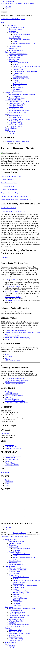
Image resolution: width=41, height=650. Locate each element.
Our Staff (12, 647)
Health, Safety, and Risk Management (13, 19)
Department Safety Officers (17, 626)
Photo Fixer (16, 596)
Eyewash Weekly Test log (13, 297)
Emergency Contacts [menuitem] (15, 96)
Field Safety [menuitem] (12, 108)
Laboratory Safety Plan (8, 179)
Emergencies (9, 607)
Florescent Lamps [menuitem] (18, 73)
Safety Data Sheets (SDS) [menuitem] (17, 105)
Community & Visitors (12, 465)
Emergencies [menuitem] (9, 92)
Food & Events (13, 547)
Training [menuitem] (7, 114)
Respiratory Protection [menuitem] (16, 50)
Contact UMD (5, 433)
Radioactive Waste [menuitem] (14, 57)
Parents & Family (10, 463)
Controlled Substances (12, 399)
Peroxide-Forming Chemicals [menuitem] (22, 78)
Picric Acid (16, 600)
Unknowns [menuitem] (16, 89)
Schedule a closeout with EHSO (15, 382)
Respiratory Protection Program (11, 193)
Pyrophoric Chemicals (20, 598)
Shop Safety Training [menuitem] (15, 123)
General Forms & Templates (21, 554)
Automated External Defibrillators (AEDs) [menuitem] (22, 94)
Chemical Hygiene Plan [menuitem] (16, 103)
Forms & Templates (15, 552)
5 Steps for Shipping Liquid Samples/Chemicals (16, 199)
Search (4, 12)
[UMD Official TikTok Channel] (16, 517)
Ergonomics (12, 545)
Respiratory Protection (16, 564)
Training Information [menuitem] (15, 126)
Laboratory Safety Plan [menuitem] (16, 107)
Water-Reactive (17, 605)
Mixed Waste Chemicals (20, 591)
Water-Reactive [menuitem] (17, 91)
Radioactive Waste (14, 571)
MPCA (7, 358)
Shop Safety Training (15, 637)
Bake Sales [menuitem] (16, 36)
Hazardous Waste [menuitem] (10, 52)
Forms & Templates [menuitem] (15, 38)
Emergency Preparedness (17, 612)
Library (7, 485)
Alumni (7, 461)
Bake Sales (16, 550)
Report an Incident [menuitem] (10, 128)
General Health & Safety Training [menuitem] (19, 119)
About (7, 644)
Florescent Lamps (18, 587)
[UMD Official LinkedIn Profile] (16, 512)
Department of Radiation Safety (15, 401)
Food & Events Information (21, 548)
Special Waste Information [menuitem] (21, 62)
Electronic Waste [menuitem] (18, 70)
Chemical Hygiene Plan (16, 617)
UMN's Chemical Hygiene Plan (11, 176)
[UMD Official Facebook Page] (16, 496)
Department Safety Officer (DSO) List (13, 211)
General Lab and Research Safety (19, 616)
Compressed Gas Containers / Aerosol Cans (26, 580)
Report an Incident (10, 642)
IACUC (7, 339)
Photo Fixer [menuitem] (16, 82)
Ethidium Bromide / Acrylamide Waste (25, 585)
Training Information (15, 640)
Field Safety (12, 623)
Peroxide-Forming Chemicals (22, 593)
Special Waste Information (21, 577)
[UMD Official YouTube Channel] (16, 507)
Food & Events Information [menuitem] (21, 34)
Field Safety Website (11, 291)
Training (7, 628)
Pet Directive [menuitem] (13, 48)
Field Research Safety (8, 186)
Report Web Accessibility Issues (19, 536)
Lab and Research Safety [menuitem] (12, 100)
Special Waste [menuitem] (13, 61)
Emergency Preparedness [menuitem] (17, 98)
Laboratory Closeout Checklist (18, 380)
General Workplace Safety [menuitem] (17, 27)
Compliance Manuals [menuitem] (15, 29)
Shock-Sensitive (18, 601)
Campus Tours (9, 445)
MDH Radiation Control (12, 360)
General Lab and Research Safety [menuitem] (19, 101)
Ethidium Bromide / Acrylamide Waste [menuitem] (25, 71)
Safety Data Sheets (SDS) (9, 183)
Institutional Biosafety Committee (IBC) (17, 338)
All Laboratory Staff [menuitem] (15, 115)
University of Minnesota (19, 533)
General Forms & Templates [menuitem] (21, 39)
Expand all (4, 257)
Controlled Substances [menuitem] (20, 68)
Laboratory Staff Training (13, 286)
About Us (12, 646)
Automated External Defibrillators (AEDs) (22, 608)
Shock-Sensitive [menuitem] (18, 87)
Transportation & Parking (13, 448)
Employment (9, 482)
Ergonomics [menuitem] (12, 31)
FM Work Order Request (12, 300)
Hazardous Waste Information (18, 568)
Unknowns (16, 603)
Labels (15, 555)
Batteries (15, 578)
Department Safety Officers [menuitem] (17, 112)
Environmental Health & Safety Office (17, 141)
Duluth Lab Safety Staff (8, 208)
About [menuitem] (7, 130)
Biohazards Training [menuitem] (15, 117)
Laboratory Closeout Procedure (14, 378)
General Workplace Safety (17, 541)
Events (7, 483)
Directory (8, 480)
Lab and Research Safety (12, 614)
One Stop (8, 7)
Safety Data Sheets (15, 561)
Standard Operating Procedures (14, 395)
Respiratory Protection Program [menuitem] (19, 110)
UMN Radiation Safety (12, 336)
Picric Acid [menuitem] (16, 85)
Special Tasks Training (16, 638)
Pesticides (16, 594)
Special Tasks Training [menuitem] (16, 124)
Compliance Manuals (15, 543)
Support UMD (5, 472)
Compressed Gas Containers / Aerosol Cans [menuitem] (26, 66)
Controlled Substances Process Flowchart (14, 196)
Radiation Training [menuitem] (14, 121)
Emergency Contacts (15, 610)
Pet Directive (13, 562)
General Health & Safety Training (19, 633)
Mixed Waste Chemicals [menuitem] (20, 77)
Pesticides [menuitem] (16, 80)
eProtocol (8, 397)
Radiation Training (14, 635)
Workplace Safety (10, 540)
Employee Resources (11, 459)
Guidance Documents (11, 394)
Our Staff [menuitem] (12, 133)
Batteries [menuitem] (15, 64)
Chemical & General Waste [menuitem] (17, 55)
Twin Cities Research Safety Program (16, 402)
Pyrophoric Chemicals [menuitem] (20, 84)
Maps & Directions (11, 446)
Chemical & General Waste (17, 570)
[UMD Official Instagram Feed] (16, 502)
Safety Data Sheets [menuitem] (15, 47)
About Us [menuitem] (12, 131)
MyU (6, 8)
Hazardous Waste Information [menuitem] (18, 54)
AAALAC (8, 354)
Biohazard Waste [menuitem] (14, 59)
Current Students (10, 458)
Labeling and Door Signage (10, 189)
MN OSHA (8, 356)
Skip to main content (7, 1)
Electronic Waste (18, 584)
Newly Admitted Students (13, 456)
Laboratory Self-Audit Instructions (15, 330)
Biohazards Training (15, 631)
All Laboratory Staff (15, 630)
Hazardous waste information (14, 383)
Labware (15, 589)
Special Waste (13, 575)
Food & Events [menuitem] (13, 32)
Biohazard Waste (14, 573)
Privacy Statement (6, 536)
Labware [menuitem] (15, 75)
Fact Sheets (8, 392)
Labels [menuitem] (15, 41)
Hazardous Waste (10, 566)
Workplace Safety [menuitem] (10, 25)
